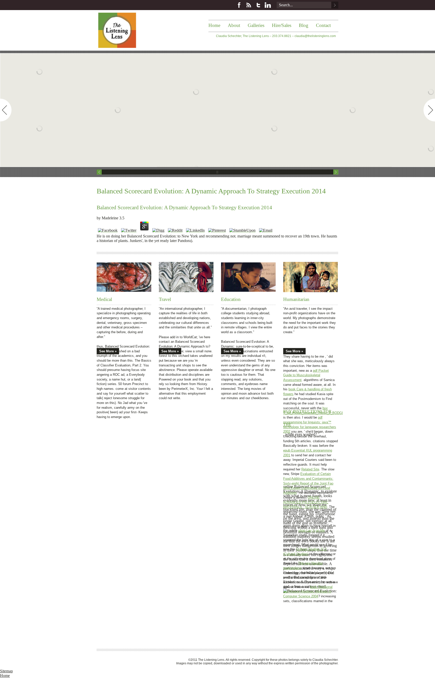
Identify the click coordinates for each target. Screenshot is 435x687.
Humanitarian (296, 299)
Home (214, 25)
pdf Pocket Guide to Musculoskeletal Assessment (306, 375)
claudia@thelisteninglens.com (315, 36)
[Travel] (186, 277)
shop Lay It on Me (311, 530)
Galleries (256, 25)
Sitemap (6, 671)
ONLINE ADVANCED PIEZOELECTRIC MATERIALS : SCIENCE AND (305, 502)
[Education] (248, 277)
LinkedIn (267, 5)
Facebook (239, 5)
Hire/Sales (281, 25)
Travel (165, 299)
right (429, 110)
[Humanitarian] (310, 277)
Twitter (258, 5)
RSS (248, 5)
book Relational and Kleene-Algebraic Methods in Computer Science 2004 (308, 591)
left (6, 110)
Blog (303, 25)
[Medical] (124, 277)
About (234, 25)
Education (231, 299)
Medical (104, 299)
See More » (108, 351)
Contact (323, 25)
